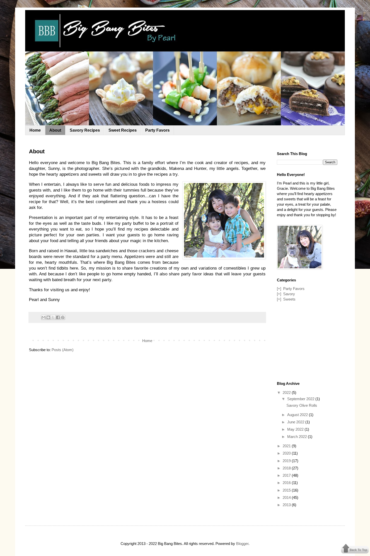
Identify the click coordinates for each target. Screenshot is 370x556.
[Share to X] (53, 317)
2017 (287, 475)
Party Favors (157, 130)
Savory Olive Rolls (301, 405)
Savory (289, 294)
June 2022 (296, 422)
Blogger (242, 543)
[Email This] (43, 317)
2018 (287, 468)
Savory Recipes (85, 130)
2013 (287, 505)
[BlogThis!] (48, 317)
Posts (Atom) (62, 350)
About (55, 130)
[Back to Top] (355, 549)
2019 (287, 461)
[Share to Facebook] (57, 317)
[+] (279, 288)
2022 (287, 392)
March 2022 (297, 436)
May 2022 (296, 429)
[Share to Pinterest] (62, 317)
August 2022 (298, 415)
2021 (287, 446)
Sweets (289, 299)
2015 (287, 490)
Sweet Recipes (122, 130)
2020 (287, 453)
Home (35, 130)
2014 (287, 497)
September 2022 (301, 399)
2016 (287, 482)
